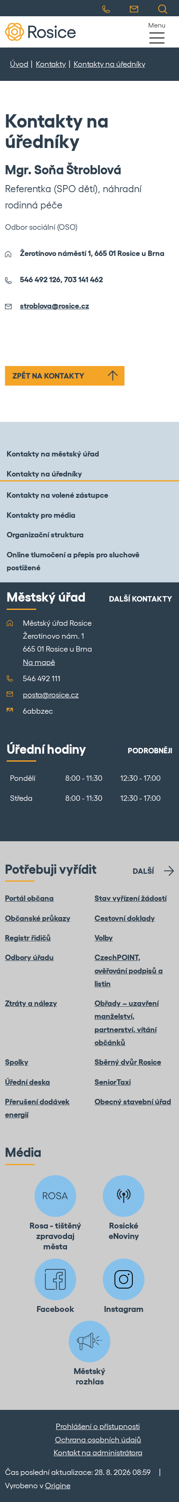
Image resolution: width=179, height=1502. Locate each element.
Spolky (16, 1062)
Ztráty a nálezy (31, 1003)
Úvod (19, 64)
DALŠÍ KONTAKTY (140, 598)
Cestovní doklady (124, 918)
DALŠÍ (143, 871)
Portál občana (29, 898)
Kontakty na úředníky (109, 64)
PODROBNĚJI (150, 750)
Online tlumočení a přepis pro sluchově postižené (73, 561)
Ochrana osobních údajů (98, 1439)
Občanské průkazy (37, 918)
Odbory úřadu (29, 957)
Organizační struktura (45, 534)
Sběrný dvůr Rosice (127, 1062)
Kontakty (51, 64)
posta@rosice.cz (51, 694)
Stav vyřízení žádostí (130, 898)
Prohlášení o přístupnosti (98, 1426)
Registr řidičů (28, 937)
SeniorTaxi (112, 1082)
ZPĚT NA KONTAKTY (48, 375)
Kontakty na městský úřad (53, 453)
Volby (103, 937)
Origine (57, 1485)
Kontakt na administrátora (98, 1452)
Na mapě (39, 662)
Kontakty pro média (41, 515)
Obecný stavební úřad (132, 1101)
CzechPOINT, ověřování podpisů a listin (128, 970)
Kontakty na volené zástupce (57, 495)
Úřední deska (27, 1082)
